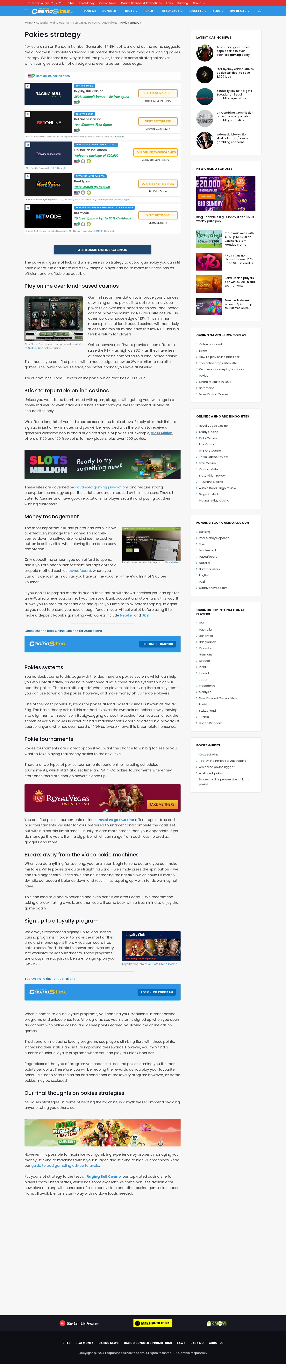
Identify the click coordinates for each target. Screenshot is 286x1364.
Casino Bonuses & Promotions (141, 3)
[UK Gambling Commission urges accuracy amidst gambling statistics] (204, 118)
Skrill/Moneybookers (213, 588)
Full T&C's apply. (58, 167)
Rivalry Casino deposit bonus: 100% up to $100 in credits (239, 259)
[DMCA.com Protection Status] (216, 1323)
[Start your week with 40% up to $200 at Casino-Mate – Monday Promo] (209, 239)
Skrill (145, 615)
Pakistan (205, 704)
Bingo (203, 351)
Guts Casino (208, 438)
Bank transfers (209, 569)
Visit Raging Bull (158, 93)
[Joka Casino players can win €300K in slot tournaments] (209, 284)
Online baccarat (210, 344)
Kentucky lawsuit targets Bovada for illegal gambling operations (234, 94)
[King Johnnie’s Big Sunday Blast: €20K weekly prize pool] (225, 193)
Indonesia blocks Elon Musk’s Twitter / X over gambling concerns (232, 138)
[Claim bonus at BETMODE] (48, 215)
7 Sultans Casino (211, 482)
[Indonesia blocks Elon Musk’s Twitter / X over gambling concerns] (204, 140)
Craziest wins (208, 754)
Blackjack (170, 11)
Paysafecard (208, 557)
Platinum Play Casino (214, 500)
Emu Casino (207, 463)
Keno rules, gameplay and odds (222, 369)
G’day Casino (208, 432)
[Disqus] (103, 1252)
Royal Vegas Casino (115, 819)
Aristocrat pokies (211, 773)
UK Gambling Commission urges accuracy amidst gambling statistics (235, 116)
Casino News (107, 3)
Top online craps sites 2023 (218, 363)
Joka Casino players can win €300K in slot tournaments (240, 281)
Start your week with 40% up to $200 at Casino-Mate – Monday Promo (239, 239)
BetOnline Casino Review (158, 128)
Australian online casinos (52, 23)
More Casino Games (214, 394)
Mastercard (207, 550)
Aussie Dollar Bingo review (217, 488)
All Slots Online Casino (162, 964)
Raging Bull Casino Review (158, 100)
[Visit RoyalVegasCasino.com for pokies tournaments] (103, 798)
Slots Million (35, 348)
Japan (203, 679)
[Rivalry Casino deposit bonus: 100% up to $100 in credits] (209, 262)
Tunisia (204, 717)
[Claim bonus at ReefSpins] (48, 184)
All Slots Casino (210, 450)
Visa (202, 544)
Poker (148, 11)
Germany (205, 654)
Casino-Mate (208, 469)
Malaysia (205, 692)
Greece (204, 661)
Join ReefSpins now (158, 184)
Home (29, 23)
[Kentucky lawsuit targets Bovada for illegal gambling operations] (204, 96)
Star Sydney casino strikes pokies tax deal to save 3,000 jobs (235, 73)
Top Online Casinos (157, 644)
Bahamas (206, 636)
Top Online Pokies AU (156, 992)
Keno (216, 11)
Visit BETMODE (158, 215)
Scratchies (206, 388)
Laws (169, 3)
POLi (202, 581)
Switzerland (207, 711)
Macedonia (207, 686)
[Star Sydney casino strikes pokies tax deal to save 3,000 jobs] (204, 74)
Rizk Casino (207, 444)
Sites (71, 3)
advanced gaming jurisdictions (102, 487)
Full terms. (120, 136)
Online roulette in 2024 (215, 382)
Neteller (174, 562)
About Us (199, 3)
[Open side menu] (26, 11)
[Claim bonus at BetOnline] (48, 122)
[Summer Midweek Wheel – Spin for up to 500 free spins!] (209, 306)
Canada (205, 648)
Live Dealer (238, 11)
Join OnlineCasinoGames (155, 152)
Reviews (90, 11)
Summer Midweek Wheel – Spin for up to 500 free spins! (238, 304)
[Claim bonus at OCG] (48, 153)
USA (202, 623)
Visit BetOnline (158, 121)
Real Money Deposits (214, 538)
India (202, 667)
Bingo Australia (209, 494)
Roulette (196, 11)
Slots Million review (212, 475)
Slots (129, 11)
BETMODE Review (158, 222)
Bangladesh (207, 642)
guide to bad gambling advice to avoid (65, 1165)
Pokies (203, 375)
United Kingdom (210, 723)
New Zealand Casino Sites (218, 698)
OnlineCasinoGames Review (155, 159)
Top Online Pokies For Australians (95, 23)
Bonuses (109, 11)
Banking (182, 3)
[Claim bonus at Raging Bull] (48, 94)
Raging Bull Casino (104, 1176)
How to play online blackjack (219, 357)
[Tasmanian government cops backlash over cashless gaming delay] (204, 53)
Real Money (87, 3)
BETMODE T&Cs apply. (103, 230)
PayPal (204, 575)
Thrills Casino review (213, 457)
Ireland (204, 673)
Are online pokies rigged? (217, 767)
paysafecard (79, 570)
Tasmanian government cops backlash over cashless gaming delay (234, 51)
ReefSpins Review (158, 191)
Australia (205, 629)
